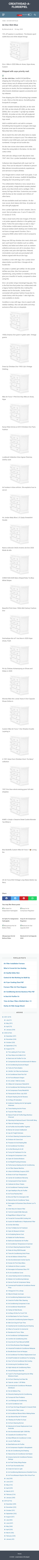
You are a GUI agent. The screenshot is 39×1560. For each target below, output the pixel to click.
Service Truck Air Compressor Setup (19, 1282)
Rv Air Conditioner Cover (15, 1272)
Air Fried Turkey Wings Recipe (17, 1462)
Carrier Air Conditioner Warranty (18, 1178)
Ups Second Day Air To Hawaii (17, 1416)
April (9, 1026)
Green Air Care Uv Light (15, 1469)
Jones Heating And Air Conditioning (19, 1276)
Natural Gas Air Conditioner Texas (18, 1200)
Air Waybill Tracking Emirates (17, 1162)
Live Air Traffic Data (14, 1441)
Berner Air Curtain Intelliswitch (17, 1130)
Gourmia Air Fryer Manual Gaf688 (18, 1342)
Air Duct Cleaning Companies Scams (19, 1136)
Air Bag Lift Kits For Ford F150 (17, 1313)
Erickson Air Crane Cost (15, 1139)
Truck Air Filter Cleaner (15, 1111)
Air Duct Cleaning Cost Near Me (18, 1379)
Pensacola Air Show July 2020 (17, 1093)
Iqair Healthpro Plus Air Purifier (17, 1190)
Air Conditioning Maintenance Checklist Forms (22, 1472)
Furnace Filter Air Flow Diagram (15, 987)
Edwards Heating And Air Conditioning (20, 1394)
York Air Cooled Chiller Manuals (17, 1212)
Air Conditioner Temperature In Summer (20, 1244)
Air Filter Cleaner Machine (16, 1168)
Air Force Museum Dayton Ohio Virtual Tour (21, 1475)
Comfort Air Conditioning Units (17, 1339)
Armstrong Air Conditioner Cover (18, 1364)
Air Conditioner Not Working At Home (19, 1087)
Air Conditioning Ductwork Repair (18, 1065)
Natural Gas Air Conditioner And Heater (20, 1454)
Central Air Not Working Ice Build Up (17, 978)
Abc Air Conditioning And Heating (18, 1450)
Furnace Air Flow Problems (16, 1397)
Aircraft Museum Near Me (16, 1370)
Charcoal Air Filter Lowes (16, 1410)
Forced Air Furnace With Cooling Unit (19, 1218)
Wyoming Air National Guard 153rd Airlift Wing (22, 1120)
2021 (7, 1017)
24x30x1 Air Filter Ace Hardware (18, 1071)
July (9, 1020)
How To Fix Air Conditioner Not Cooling (20, 1361)
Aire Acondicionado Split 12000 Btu (19, 1431)
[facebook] (6, 898)
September (11, 1045)
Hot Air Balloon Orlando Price (17, 1256)
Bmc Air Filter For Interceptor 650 (18, 1197)
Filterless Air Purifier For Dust (17, 1420)
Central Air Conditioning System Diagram (20, 1319)
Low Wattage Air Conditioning (17, 1400)
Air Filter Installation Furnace (14, 963)
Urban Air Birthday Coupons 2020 (18, 1171)
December (11, 1036)
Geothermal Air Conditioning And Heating (21, 1326)
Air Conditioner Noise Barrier (17, 1307)
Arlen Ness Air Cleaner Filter (16, 1209)
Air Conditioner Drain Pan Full (17, 1074)
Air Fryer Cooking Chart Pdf (14, 982)
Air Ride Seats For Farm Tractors (18, 1316)
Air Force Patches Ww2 (15, 1194)
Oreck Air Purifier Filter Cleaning (18, 1300)
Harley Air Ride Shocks (15, 1310)
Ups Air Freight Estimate (15, 1133)
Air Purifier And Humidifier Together (19, 1126)
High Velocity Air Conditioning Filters (19, 1367)
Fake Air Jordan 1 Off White (16, 1382)
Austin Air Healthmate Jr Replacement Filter (21, 1221)
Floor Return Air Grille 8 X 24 (17, 1055)
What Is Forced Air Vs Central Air (18, 1329)
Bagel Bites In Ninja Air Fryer (17, 1215)
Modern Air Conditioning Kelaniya (18, 1279)
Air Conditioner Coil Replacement (18, 1335)
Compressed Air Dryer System (17, 1181)
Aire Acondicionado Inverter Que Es (19, 1260)
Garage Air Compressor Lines (17, 1155)
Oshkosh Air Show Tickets (16, 1184)
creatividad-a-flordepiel (19, 5)
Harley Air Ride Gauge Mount (14, 1006)
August (10, 1049)
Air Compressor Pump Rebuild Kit (18, 1090)
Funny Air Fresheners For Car (17, 1152)
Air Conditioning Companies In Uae (19, 1303)
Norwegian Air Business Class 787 (18, 1269)
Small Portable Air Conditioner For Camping (21, 1358)
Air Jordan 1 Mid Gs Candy (16, 1081)
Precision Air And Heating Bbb (17, 1142)
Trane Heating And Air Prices (17, 1108)
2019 (8, 1501)
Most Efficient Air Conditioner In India (19, 1438)
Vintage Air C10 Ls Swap (15, 1291)
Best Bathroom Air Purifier (16, 1444)
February (11, 1494)
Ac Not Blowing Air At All (15, 1149)
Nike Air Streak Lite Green (16, 1294)
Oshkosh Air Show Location (16, 1266)
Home (19, 1554)
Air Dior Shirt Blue (13, 1225)
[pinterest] (24, 898)
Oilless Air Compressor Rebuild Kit (18, 1084)
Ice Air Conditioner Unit (15, 1404)
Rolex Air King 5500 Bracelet (17, 1250)
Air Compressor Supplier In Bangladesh (20, 1447)
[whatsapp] (32, 898)
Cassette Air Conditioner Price (17, 1435)
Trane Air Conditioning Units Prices (19, 1253)
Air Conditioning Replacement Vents (19, 1297)
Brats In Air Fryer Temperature (17, 1174)
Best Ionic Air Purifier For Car (17, 1058)
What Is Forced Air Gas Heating (15, 968)
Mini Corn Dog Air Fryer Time (17, 1322)
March (10, 1491)
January (10, 1029)
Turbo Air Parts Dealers (15, 1068)
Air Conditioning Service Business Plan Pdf (19, 992)
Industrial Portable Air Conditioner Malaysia (21, 1348)
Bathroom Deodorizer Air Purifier (18, 1240)
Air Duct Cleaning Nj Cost (16, 1423)
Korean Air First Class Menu (16, 1263)
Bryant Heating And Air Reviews (18, 1097)
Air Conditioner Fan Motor (16, 1146)
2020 (8, 1033)
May (9, 1023)
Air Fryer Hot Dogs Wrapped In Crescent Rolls (22, 1407)
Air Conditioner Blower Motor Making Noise (21, 1413)
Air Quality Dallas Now (12, 973)
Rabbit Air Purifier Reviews (16, 1237)
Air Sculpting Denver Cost (16, 1234)
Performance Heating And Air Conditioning (21, 1165)
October (10, 1042)
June (9, 1481)
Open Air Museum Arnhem (16, 1231)
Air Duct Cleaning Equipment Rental (19, 1247)
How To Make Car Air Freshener (18, 1228)
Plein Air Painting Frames (16, 1123)
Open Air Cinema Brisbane (16, 1158)
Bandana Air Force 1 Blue (16, 1332)
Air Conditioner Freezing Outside (18, 1187)
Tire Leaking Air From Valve (16, 1052)
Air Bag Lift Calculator (15, 1100)
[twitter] (15, 898)
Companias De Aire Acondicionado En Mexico (22, 1061)
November (11, 1039)
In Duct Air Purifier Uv (11, 996)
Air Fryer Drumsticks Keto (16, 1465)
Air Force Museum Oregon (16, 1077)
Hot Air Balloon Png (14, 1391)
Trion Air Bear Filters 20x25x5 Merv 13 (17, 1001)
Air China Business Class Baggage (18, 1345)
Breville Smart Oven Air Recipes (17, 1351)
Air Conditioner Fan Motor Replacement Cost (22, 1354)
